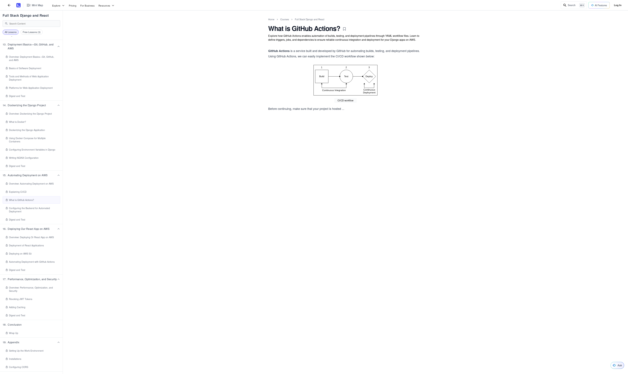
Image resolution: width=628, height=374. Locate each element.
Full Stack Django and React (26, 15)
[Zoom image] (345, 80)
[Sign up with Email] (338, 173)
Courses (284, 19)
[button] (31, 46)
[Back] (9, 5)
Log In (617, 5)
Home (271, 19)
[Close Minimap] (63, 23)
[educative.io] (18, 5)
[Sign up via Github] (312, 173)
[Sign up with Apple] (320, 173)
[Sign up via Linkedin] (329, 173)
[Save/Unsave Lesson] (344, 29)
